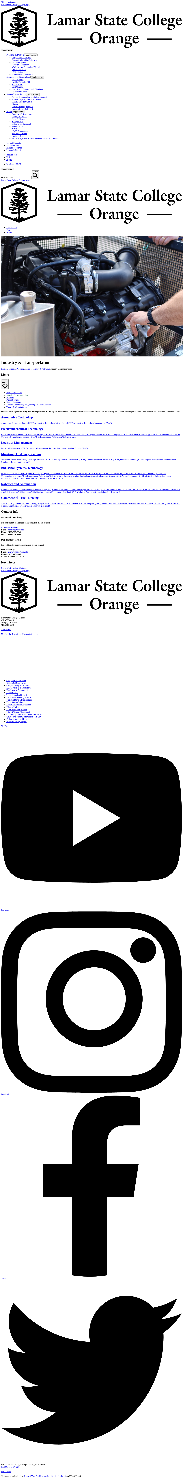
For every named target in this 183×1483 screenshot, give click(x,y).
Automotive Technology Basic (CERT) (17, 423)
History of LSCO (19, 117)
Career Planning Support (22, 106)
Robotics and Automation (18, 484)
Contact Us (6, 629)
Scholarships (17, 84)
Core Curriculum (19, 69)
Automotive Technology (17, 417)
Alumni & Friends (14, 148)
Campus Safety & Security (23, 109)
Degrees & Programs (16, 369)
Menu (5, 384)
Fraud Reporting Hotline (16, 709)
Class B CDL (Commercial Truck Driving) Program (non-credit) (82, 503)
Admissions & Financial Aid (18, 77)
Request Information (10, 568)
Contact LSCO (18, 136)
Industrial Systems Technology (22, 468)
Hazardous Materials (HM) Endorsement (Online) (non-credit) (136, 503)
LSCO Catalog (18, 72)
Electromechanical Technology (22, 429)
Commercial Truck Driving (20, 497)
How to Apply (18, 79)
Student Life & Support (16, 94)
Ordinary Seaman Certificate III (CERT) (103, 460)
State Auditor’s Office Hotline (19, 700)
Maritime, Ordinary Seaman (21, 454)
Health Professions (14, 402)
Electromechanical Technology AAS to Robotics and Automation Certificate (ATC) (42, 437)
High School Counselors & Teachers (27, 89)
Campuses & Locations (21, 114)
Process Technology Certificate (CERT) (138, 476)
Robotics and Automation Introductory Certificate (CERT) (76, 489)
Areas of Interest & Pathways (24, 60)
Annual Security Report (16, 721)
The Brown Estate (19, 133)
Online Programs (19, 62)
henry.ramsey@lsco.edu (18, 552)
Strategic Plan (17, 121)
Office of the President (21, 124)
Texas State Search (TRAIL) (18, 697)
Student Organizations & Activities (26, 99)
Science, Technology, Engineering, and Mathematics (28, 405)
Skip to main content (9, 2)
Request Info (11, 155)
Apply (9, 159)
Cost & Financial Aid (21, 82)
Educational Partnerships (22, 74)
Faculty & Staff (12, 145)
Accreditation (17, 126)
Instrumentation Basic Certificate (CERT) (92, 473)
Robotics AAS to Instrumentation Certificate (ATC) (99, 492)
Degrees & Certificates (21, 57)
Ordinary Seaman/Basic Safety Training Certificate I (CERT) (27, 460)
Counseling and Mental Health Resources (24, 714)
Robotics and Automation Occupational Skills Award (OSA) (26, 489)
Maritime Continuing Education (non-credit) (138, 460)
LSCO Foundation (20, 131)
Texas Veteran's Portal (15, 702)
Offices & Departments (16, 683)
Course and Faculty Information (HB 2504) (24, 717)
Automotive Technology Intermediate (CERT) (53, 423)
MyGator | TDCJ (13, 164)
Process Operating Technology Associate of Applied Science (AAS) (93, 476)
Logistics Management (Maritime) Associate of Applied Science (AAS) (58, 448)
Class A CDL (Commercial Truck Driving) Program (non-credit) (28, 503)
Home (3, 369)
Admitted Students (19, 92)
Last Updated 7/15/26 (10, 1467)
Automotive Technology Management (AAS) (92, 423)
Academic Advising (9, 527)
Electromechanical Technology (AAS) (108, 434)
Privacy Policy (12, 707)
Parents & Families (14, 150)
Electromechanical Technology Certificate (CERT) (70, 434)
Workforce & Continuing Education (27, 67)
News (14, 129)
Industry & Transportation (17, 395)
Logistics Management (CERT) (14, 448)
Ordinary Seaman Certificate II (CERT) (69, 460)
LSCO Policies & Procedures (18, 688)
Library (15, 104)
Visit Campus (17, 87)
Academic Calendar (20, 65)
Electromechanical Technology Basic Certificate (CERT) (25, 434)
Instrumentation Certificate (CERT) (60, 473)
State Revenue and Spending (18, 705)
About (9, 111)
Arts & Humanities (14, 392)
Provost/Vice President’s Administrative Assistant (45, 1476)
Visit (8, 157)
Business (10, 397)
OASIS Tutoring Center (22, 102)
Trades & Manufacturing (16, 407)
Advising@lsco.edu (16, 530)
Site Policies (6, 1471)
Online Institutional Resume (18, 719)
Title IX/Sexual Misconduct (18, 712)
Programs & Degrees (15, 55)
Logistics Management (16, 442)
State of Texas (12, 692)
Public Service (12, 400)
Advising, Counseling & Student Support (29, 97)
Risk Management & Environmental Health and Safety (35, 138)
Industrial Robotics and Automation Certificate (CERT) (124, 489)
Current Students (13, 143)
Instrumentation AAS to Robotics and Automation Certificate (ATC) (35, 476)
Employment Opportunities (17, 690)
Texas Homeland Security (17, 695)
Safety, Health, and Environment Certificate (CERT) (40, 478)
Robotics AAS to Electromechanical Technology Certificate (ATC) (49, 492)
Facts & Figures (18, 119)
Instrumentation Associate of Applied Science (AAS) (23, 473)
